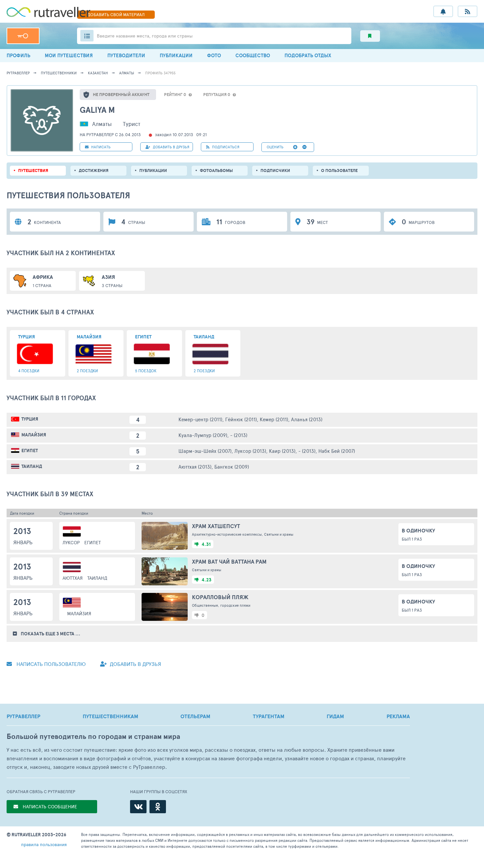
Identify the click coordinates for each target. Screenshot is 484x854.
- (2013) (238, 434)
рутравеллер (18, 72)
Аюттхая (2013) (194, 466)
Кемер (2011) (274, 419)
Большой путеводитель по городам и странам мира (93, 736)
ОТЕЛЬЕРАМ (195, 716)
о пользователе (339, 170)
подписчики (275, 170)
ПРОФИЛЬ (18, 55)
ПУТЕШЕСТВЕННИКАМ (110, 716)
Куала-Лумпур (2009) (202, 434)
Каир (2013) (282, 450)
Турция (29, 419)
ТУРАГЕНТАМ (268, 716)
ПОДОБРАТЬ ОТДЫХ (307, 55)
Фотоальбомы (216, 170)
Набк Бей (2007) (336, 450)
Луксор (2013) (250, 450)
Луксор (71, 542)
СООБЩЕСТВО (252, 55)
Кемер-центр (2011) (200, 419)
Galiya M (97, 110)
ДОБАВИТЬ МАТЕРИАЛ (116, 14)
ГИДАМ (335, 716)
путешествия (33, 170)
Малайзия (33, 434)
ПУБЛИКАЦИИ (176, 55)
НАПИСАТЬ (100, 146)
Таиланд (31, 466)
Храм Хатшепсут (216, 526)
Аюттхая (73, 578)
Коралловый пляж (220, 597)
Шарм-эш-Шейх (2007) (204, 450)
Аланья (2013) (306, 419)
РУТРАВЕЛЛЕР (23, 716)
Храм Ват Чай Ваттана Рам (229, 561)
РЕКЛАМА (398, 716)
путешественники (59, 72)
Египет (29, 450)
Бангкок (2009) (231, 466)
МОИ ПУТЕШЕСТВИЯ (69, 55)
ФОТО (214, 55)
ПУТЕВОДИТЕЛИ (126, 55)
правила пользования (44, 844)
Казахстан (98, 72)
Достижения (93, 170)
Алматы (126, 72)
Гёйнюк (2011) (241, 419)
